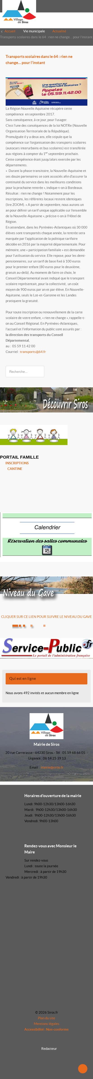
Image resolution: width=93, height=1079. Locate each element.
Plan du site (46, 1018)
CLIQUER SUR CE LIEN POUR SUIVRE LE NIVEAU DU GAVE (46, 617)
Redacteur (49, 1048)
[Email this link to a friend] (86, 71)
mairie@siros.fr (52, 767)
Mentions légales (46, 1024)
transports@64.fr (33, 352)
